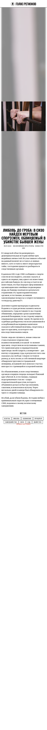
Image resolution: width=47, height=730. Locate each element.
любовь (16, 418)
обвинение (27, 418)
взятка (7, 418)
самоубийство (11, 422)
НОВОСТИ (39, 246)
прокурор (38, 418)
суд (28, 422)
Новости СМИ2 (23, 424)
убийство (37, 422)
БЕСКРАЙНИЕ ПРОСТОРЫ (23, 246)
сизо (22, 422)
